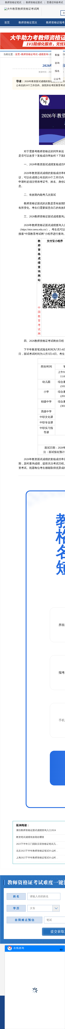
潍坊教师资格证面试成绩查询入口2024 (36, 830)
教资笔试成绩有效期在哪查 (30, 837)
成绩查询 (43, 54)
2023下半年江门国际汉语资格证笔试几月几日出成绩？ (37, 844)
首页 (7, 22)
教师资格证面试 (34, 2)
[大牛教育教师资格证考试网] (21, 8)
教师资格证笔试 (13, 2)
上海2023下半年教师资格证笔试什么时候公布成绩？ (37, 857)
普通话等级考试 (55, 2)
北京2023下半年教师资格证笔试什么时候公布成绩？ (37, 851)
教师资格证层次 (27, 22)
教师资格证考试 (29, 54)
